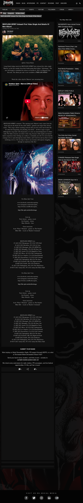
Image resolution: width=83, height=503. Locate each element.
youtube (41, 9)
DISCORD (64, 3)
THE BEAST (10, 31)
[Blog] (2, 19)
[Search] (80, 3)
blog (13, 9)
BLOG (23, 3)
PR (38, 3)
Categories (11, 13)
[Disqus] (27, 395)
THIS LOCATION (41, 72)
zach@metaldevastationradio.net (28, 360)
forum (62, 9)
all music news (20, 13)
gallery (22, 9)
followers (51, 9)
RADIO (18, 3)
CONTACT (43, 3)
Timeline (4, 9)
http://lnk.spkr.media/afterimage (27, 210)
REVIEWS (51, 3)
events (31, 9)
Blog (4, 13)
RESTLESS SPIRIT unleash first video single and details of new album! (21, 16)
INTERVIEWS (31, 3)
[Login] (76, 3)
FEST (57, 3)
